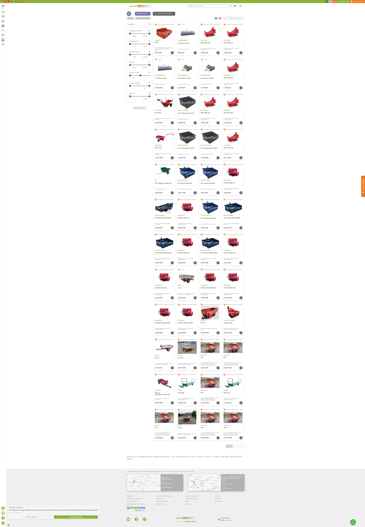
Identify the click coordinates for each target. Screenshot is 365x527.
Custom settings (31, 517)
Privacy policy (12, 512)
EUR (334, 1)
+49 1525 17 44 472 (227, 484)
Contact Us (344, 1)
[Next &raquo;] (242, 446)
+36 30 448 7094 (167, 483)
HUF (330, 1)
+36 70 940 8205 (167, 487)
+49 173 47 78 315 (227, 488)
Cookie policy (18, 512)
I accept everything (75, 517)
